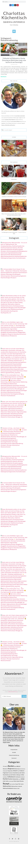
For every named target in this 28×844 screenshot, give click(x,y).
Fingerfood (5, 772)
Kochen (5, 779)
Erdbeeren (21, 770)
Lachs (20, 779)
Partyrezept (11, 781)
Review (22, 781)
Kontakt (14, 752)
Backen (11, 766)
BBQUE (18, 766)
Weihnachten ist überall (16, 786)
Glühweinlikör (14, 179)
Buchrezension (22, 768)
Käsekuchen (15, 779)
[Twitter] (13, 5)
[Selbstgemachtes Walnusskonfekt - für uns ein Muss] (14, 255)
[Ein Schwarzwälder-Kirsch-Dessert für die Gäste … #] (14, 281)
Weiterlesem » (4, 76)
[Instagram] (15, 5)
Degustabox (10, 770)
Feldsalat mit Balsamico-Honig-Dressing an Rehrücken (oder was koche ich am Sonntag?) (14, 60)
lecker (23, 779)
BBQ (15, 766)
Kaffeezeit (23, 776)
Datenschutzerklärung (12, 691)
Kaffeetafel (18, 776)
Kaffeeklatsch (11, 777)
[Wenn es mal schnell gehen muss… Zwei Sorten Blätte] (14, 387)
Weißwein (15, 788)
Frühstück (10, 772)
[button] (14, 31)
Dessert (15, 770)
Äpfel (18, 788)
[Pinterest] (18, 5)
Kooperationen (14, 749)
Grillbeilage (18, 774)
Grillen (22, 774)
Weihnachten (7, 786)
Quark (18, 781)
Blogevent (11, 768)
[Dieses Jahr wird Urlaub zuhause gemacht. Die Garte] (14, 414)
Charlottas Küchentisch (14, 15)
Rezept (6, 783)
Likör (4, 781)
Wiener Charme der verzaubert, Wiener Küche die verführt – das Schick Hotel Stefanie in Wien (14, 214)
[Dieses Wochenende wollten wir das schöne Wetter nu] (14, 308)
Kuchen (10, 779)
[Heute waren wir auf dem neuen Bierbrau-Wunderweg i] (14, 361)
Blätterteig (16, 768)
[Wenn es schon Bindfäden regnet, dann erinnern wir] (14, 334)
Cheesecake (5, 770)
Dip (18, 770)
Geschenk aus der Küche (19, 772)
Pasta (15, 781)
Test (19, 784)
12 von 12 (5, 766)
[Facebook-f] (10, 5)
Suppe (16, 784)
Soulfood (13, 784)
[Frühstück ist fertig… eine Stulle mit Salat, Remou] (14, 440)
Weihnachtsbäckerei (8, 788)
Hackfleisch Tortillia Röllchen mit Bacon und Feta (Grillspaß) (14, 196)
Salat (10, 784)
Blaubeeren (5, 768)
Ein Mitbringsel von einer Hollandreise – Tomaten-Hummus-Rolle (14, 233)
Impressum (14, 758)
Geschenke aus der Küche (9, 774)
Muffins (7, 781)
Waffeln (22, 784)
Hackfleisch (5, 776)
